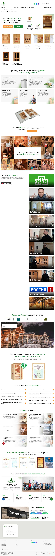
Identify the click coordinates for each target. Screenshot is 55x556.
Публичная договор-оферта (4, 554)
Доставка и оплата (11, 0)
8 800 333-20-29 (45, 3)
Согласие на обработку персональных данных (7, 552)
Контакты (20, 0)
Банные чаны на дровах (4, 546)
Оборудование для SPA (4, 549)
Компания (17, 540)
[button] (18, 26)
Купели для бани (3, 544)
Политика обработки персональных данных (7, 553)
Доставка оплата (18, 543)
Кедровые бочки (3, 545)
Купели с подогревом (4, 543)
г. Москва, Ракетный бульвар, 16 (48, 544)
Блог (7, 0)
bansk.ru (4, 326)
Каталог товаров (3, 0)
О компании (16, 0)
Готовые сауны (6, 9)
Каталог (2, 9)
